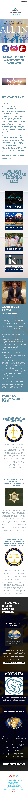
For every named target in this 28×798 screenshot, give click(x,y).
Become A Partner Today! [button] (14, 663)
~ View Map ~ (14, 791)
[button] (14, 764)
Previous (1, 31)
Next (26, 31)
